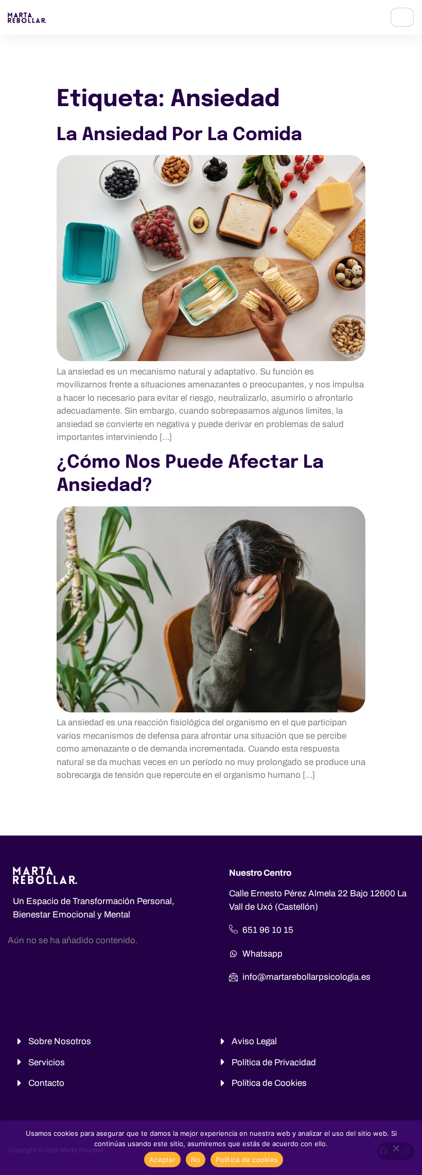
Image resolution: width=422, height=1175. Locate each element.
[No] (395, 1151)
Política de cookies (247, 1159)
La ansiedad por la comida (179, 135)
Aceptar (162, 1159)
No (196, 1159)
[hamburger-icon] (402, 17)
